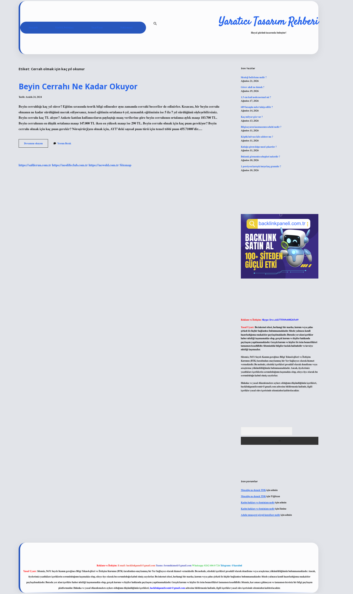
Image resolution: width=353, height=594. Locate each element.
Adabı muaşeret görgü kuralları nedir (260, 515)
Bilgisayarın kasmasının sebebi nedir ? (261, 127)
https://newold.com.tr (104, 165)
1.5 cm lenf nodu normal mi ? (256, 97)
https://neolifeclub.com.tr (70, 165)
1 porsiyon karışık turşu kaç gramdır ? (261, 166)
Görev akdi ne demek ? (252, 87)
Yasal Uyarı (97, 27)
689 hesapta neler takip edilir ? (257, 107)
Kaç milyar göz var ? (252, 116)
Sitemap (125, 165)
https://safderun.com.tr (35, 165)
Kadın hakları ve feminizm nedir (258, 502)
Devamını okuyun (36, 144)
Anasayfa (33, 27)
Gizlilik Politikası (64, 27)
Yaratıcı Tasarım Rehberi (268, 21)
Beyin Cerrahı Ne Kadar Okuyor (78, 86)
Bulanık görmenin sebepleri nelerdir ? (260, 156)
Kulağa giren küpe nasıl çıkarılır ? (259, 146)
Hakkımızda (126, 27)
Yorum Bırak (64, 143)
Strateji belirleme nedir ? (254, 77)
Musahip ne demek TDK (253, 490)
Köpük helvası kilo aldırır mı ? (257, 136)
